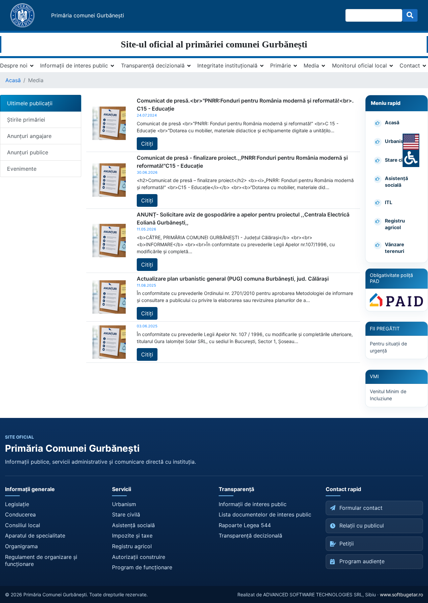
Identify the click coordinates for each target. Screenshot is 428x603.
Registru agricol (132, 546)
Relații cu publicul (361, 525)
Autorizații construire (138, 557)
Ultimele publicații (29, 103)
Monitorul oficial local (359, 65)
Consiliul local (22, 525)
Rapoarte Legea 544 (245, 525)
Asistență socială (133, 525)
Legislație (17, 504)
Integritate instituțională (227, 65)
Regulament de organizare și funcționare (41, 561)
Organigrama (21, 546)
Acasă (13, 80)
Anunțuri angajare (29, 136)
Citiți (147, 143)
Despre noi (13, 65)
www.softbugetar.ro (401, 594)
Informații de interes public (74, 65)
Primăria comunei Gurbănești (87, 15)
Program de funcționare (142, 567)
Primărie (280, 65)
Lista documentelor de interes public (265, 514)
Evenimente (21, 168)
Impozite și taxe (132, 535)
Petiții (346, 543)
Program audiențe (362, 561)
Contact (410, 65)
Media (311, 65)
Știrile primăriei (26, 119)
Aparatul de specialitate (35, 535)
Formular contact (361, 507)
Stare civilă (126, 514)
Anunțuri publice (27, 152)
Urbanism (124, 504)
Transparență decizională (153, 65)
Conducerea (20, 514)
